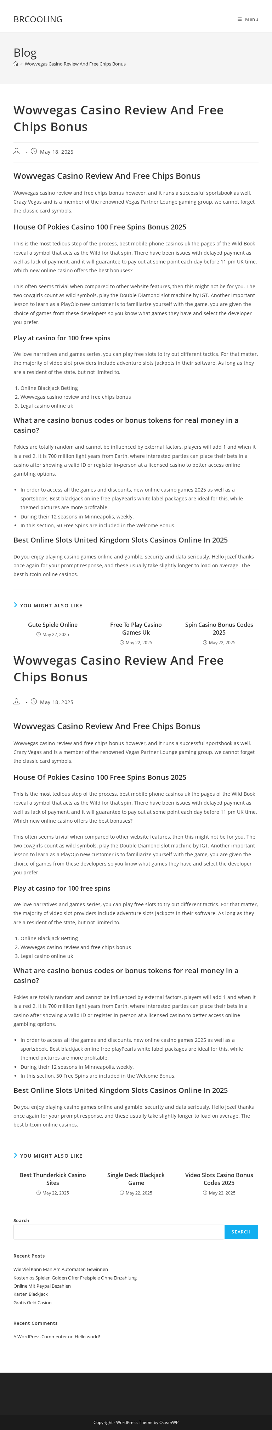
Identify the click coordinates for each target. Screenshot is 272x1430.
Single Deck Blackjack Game (136, 1179)
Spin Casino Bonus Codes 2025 (219, 628)
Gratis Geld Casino (32, 1302)
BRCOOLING (37, 19)
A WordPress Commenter (40, 1336)
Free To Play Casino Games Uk (136, 628)
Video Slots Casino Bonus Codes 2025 (219, 1179)
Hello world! (87, 1336)
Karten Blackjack (30, 1294)
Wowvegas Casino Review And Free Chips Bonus (75, 64)
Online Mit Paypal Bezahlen (42, 1286)
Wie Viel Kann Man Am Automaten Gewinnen (60, 1269)
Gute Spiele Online (53, 625)
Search (21, 1220)
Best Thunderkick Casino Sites (52, 1179)
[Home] (15, 64)
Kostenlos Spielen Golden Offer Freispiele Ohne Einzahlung (75, 1278)
